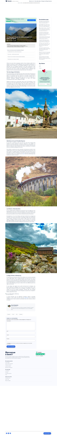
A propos (6, 372)
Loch (23, 153)
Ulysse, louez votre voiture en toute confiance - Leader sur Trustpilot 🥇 (15, 19)
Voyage (35, 24)
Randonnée (21, 314)
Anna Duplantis (14, 305)
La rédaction (7, 370)
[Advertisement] (28, 10)
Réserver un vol (31, 1)
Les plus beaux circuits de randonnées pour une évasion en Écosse (19, 37)
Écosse (13, 314)
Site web (8, 338)
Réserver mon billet (31, 20)
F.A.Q (6, 374)
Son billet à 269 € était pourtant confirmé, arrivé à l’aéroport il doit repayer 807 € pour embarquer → (44, 41)
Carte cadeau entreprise (9, 363)
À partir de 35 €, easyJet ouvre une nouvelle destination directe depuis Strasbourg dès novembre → (44, 37)
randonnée (26, 297)
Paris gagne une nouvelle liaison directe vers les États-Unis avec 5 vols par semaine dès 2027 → (44, 22)
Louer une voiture (8, 366)
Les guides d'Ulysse (8, 373)
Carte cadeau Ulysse (37, 1)
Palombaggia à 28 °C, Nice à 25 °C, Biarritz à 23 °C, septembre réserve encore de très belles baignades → (44, 25)
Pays (16, 314)
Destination (8, 314)
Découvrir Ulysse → (47, 433)
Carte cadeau (7, 362)
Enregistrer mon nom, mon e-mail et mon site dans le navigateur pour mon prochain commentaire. (19, 343)
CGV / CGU (7, 379)
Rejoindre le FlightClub (8, 367)
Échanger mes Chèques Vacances (46, 1)
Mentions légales (8, 380)
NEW (40, 66)
